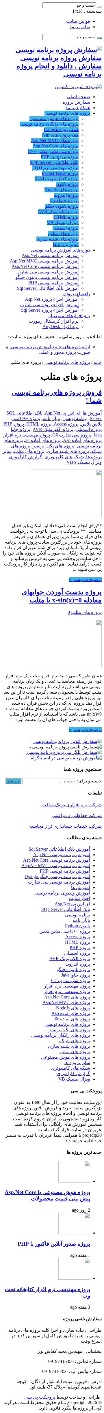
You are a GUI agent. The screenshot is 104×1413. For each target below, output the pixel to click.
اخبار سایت (79, 898)
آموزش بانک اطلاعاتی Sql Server (48, 288)
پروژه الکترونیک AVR (58, 211)
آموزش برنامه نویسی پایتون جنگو (47, 277)
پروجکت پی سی (39, 1397)
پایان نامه (51, 418)
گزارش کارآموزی (25, 456)
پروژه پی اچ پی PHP (60, 156)
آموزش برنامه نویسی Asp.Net (50, 255)
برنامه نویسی (75, 418)
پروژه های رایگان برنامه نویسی (49, 124)
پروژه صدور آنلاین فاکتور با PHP (54, 1244)
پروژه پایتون (67, 184)
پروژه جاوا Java (64, 200)
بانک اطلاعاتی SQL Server (54, 162)
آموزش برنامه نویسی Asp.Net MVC (44, 260)
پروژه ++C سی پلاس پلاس (64, 931)
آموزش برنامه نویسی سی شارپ (47, 271)
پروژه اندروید (66, 195)
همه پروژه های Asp (60, 135)
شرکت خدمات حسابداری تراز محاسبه (65, 826)
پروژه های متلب (63, 233)
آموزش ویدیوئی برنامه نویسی (62, 892)
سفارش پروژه (76, 102)
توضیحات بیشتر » (85, 579)
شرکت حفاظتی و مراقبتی (77, 815)
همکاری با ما (78, 107)
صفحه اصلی (78, 96)
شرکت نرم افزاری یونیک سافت (72, 804)
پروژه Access (66, 423)
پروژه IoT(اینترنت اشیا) (57, 178)
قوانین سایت (78, 21)
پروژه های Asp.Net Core (56, 145)
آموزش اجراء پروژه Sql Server (50, 310)
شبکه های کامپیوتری (64, 456)
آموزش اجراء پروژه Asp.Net (52, 299)
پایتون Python (77, 925)
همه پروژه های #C (61, 129)
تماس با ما (80, 26)
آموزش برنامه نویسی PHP (53, 282)
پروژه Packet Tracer (60, 173)
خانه (98, 362)
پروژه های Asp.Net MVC (55, 140)
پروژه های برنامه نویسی (67, 113)
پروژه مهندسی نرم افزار (55, 167)
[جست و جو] (99, 6)
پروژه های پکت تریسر (53, 445)
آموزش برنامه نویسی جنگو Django (57, 876)
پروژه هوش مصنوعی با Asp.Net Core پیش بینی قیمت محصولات (47, 1195)
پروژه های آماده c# (43, 440)
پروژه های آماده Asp (82, 440)
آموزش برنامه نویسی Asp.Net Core (45, 266)
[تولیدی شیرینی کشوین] (78, 86)
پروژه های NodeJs (61, 189)
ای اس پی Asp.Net (62, 413)
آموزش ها (92, 413)
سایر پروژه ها (66, 244)
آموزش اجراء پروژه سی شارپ (49, 304)
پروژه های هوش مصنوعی (54, 118)
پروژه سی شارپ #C (71, 434)
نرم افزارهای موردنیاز (69, 315)
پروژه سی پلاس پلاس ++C (53, 151)
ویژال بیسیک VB (63, 222)
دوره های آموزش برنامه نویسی (60, 249)
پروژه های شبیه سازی (57, 239)
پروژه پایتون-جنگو (62, 206)
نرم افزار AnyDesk (60, 326)
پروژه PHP (13, 423)
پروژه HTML (66, 217)
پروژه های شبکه (74, 1040)
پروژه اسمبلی (66, 228)
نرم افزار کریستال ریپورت (54, 321)
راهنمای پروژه (76, 293)
